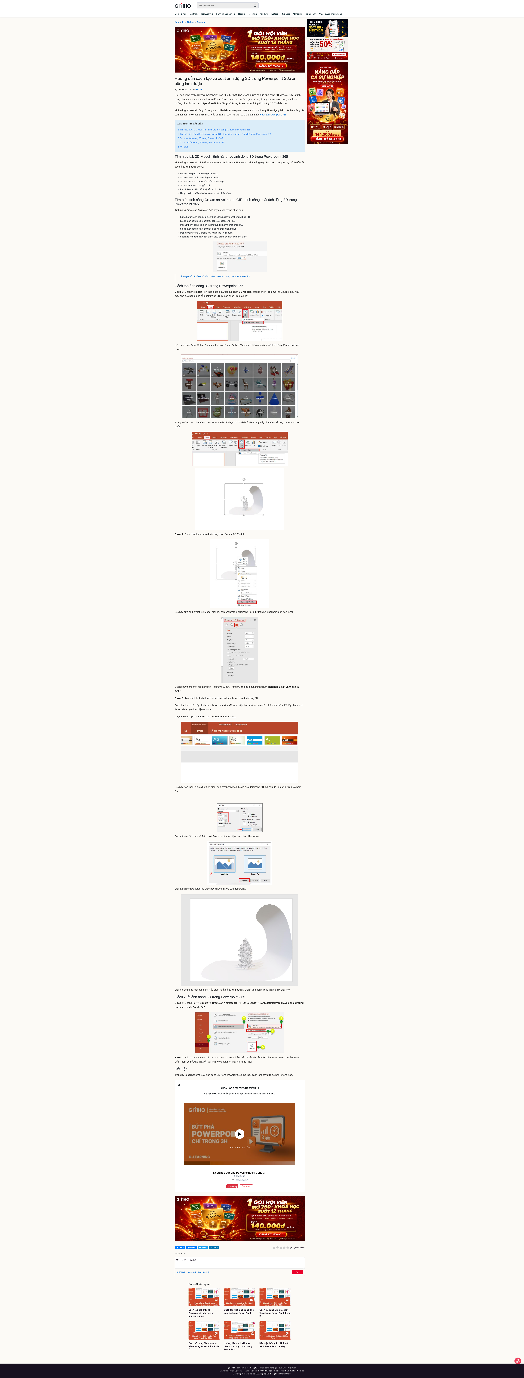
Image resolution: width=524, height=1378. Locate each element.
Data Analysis (207, 14)
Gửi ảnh (181, 1272)
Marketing (297, 14)
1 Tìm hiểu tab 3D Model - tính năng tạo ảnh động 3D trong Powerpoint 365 (214, 130)
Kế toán (275, 14)
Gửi (297, 1272)
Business (286, 14)
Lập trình (194, 14)
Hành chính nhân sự (225, 14)
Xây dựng (264, 14)
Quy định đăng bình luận (199, 1272)
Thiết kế (241, 14)
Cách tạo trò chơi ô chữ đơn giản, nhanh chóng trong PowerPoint (214, 276)
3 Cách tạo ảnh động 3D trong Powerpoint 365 (200, 138)
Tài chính (252, 14)
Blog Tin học (180, 14)
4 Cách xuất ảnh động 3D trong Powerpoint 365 (201, 142)
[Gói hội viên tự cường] (329, 103)
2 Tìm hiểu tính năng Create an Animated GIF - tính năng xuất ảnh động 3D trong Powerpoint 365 (224, 134)
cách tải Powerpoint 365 (273, 114)
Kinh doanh (311, 14)
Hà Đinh (199, 89)
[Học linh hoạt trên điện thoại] (329, 39)
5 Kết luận (183, 147)
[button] (301, 124)
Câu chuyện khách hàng (330, 14)
